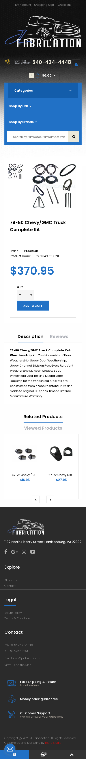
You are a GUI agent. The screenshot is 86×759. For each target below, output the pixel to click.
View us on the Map (18, 665)
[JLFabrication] (43, 46)
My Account (23, 5)
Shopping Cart (44, 5)
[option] (54, 186)
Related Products (43, 416)
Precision (31, 251)
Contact (9, 586)
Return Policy (13, 613)
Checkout (64, 5)
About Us (10, 580)
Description (30, 336)
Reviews (59, 336)
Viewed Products (43, 428)
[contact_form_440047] (9, 749)
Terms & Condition (17, 618)
